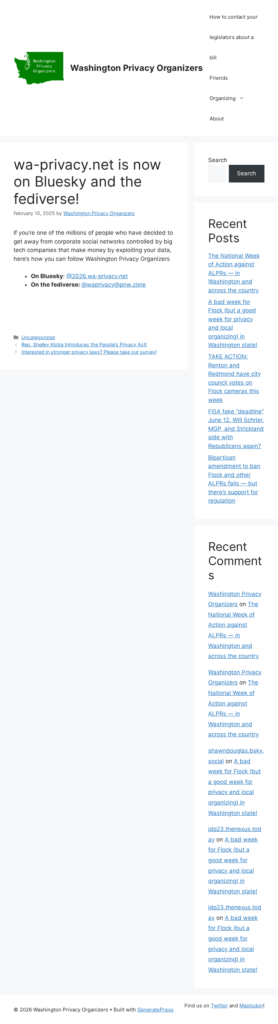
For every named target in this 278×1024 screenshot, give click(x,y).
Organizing (223, 98)
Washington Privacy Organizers (136, 68)
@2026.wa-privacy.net (97, 276)
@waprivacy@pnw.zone (113, 284)
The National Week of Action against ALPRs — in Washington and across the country (234, 273)
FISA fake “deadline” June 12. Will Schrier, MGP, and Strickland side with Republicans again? (236, 428)
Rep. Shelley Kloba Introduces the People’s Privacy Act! (84, 344)
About (217, 118)
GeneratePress (155, 1009)
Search (217, 160)
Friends (219, 78)
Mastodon (251, 1005)
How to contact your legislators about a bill (234, 37)
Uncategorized (38, 337)
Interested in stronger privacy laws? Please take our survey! (89, 352)
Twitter (219, 1005)
